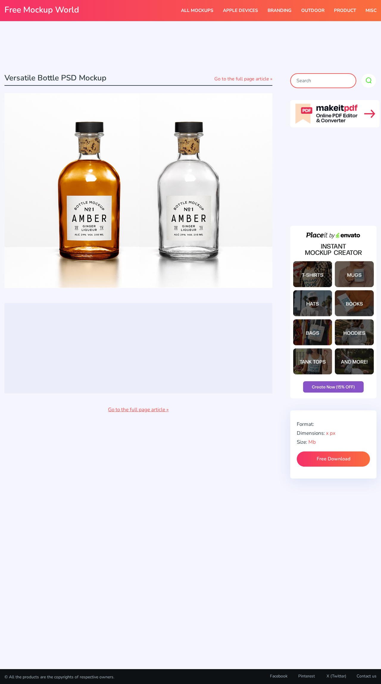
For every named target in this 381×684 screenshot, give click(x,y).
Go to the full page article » (243, 79)
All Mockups (197, 10)
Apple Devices (240, 10)
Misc (371, 10)
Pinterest (306, 676)
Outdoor (312, 10)
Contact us (367, 676)
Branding (279, 10)
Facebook (279, 676)
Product (345, 10)
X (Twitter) (335, 676)
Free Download (333, 459)
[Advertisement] (190, 48)
